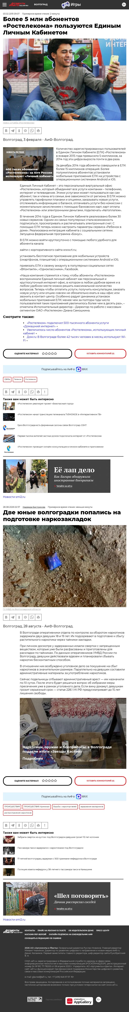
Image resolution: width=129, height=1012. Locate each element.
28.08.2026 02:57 (11, 507)
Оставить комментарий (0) (100, 353)
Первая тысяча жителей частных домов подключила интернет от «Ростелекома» (59, 436)
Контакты (30, 930)
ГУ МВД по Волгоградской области (22, 609)
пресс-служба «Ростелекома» (18, 122)
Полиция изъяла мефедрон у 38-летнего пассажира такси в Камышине (54, 869)
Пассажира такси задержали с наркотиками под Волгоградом (50, 848)
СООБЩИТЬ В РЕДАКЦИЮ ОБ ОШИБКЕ (43, 938)
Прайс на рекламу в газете (52, 930)
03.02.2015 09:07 (11, 13)
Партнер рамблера (54, 1000)
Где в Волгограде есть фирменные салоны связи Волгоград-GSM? (52, 425)
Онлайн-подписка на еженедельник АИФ (71, 934)
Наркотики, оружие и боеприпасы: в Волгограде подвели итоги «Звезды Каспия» (67, 749)
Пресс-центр (102, 930)
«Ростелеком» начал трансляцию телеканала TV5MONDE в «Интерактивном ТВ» (59, 414)
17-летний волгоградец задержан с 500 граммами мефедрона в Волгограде (57, 858)
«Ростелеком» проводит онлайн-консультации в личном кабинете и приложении (60, 446)
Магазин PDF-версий (35, 934)
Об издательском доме (81, 930)
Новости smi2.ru (14, 497)
